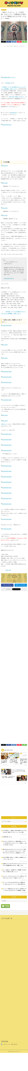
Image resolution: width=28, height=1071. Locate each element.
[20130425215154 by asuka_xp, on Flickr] (6, 498)
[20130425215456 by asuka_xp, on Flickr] (6, 400)
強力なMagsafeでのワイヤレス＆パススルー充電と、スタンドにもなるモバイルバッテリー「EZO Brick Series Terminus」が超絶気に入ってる (14, 851)
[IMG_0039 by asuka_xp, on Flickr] (4, 165)
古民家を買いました (7, 836)
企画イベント (4, 9)
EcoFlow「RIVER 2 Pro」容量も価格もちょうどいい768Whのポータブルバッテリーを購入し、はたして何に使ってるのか (15, 843)
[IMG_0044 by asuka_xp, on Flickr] (8, 77)
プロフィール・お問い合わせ (10, 1044)
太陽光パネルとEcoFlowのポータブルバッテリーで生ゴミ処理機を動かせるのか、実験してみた (15, 864)
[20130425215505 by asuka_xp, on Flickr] (6, 325)
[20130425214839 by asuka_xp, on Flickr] (6, 519)
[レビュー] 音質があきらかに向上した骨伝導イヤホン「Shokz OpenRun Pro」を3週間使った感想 (15, 889)
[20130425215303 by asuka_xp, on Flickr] (6, 439)
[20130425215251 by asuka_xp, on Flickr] (6, 445)
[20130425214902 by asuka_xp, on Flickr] (6, 528)
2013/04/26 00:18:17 (9, 278)
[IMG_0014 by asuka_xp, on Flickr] (4, 215)
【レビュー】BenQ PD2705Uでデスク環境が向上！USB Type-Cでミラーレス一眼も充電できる (14, 883)
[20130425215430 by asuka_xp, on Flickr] (6, 371)
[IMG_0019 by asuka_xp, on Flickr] (4, 183)
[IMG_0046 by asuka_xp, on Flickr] (4, 415)
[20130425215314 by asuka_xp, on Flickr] (6, 382)
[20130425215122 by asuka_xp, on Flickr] (6, 465)
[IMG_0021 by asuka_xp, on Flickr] (4, 208)
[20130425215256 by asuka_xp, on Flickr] (6, 450)
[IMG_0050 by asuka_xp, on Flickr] (4, 358)
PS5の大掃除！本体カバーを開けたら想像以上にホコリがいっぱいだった (14, 858)
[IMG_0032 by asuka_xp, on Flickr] (4, 344)
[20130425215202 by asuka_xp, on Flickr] (6, 493)
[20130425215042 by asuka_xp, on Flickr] (6, 482)
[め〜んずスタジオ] (14, 6)
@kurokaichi (13, 112)
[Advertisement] (14, 61)
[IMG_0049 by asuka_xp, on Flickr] (4, 420)
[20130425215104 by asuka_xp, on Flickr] (6, 471)
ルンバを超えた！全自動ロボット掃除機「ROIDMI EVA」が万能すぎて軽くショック (14, 870)
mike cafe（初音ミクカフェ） (16, 96)
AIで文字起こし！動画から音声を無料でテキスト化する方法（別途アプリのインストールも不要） (14, 831)
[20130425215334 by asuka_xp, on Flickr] (6, 377)
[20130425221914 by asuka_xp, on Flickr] (6, 124)
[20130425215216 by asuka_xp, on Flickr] (6, 504)
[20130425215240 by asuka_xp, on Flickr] (6, 434)
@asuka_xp (9, 82)
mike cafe (8, 570)
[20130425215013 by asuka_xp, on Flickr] (6, 487)
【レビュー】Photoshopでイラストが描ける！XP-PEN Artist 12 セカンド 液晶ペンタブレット (15, 877)
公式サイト (4, 424)
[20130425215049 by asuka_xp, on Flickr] (6, 476)
